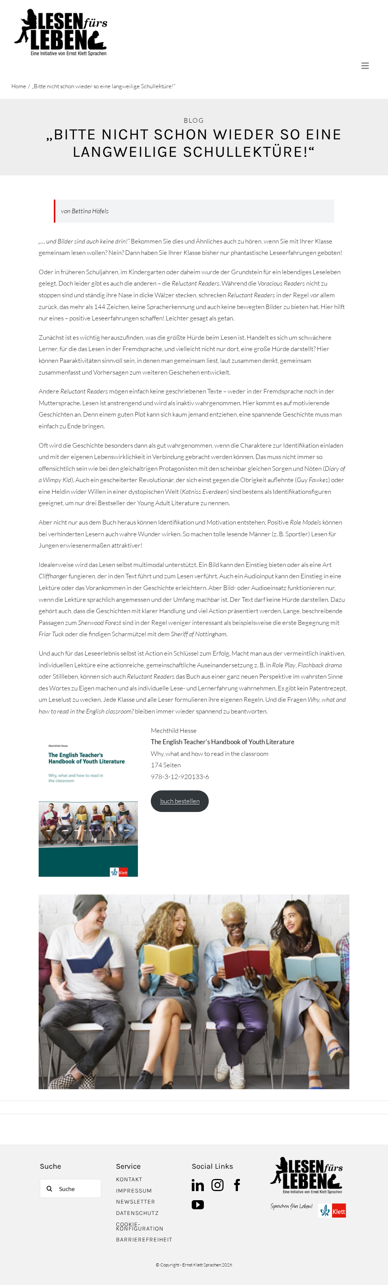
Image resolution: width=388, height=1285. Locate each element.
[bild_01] (308, 1159)
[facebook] (237, 1185)
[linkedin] (198, 1185)
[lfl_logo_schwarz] (62, 11)
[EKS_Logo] (308, 1205)
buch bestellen (180, 801)
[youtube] (198, 1205)
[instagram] (217, 1185)
